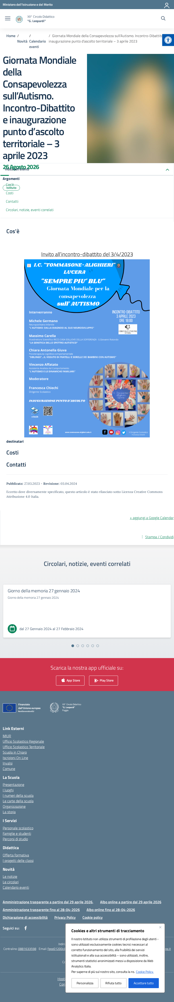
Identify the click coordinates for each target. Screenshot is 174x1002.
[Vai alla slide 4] (87, 645)
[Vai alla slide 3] (82, 645)
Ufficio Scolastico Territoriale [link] (24, 747)
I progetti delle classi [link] (18, 860)
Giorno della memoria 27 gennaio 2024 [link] (44, 590)
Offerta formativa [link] (16, 855)
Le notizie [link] (10, 876)
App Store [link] (73, 680)
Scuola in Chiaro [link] (15, 752)
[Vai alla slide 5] (92, 645)
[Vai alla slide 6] (97, 645)
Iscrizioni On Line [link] (15, 757)
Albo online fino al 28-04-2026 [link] (111, 909)
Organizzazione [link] (14, 806)
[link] (168, 40)
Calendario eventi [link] (16, 887)
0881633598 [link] (27, 948)
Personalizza (85, 983)
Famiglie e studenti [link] (17, 833)
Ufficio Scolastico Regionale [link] (23, 741)
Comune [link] (9, 768)
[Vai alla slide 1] (72, 645)
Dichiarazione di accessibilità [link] (25, 917)
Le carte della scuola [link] (18, 801)
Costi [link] (9, 193)
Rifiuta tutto (113, 983)
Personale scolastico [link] (18, 828)
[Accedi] (167, 4)
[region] (115, 958)
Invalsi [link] (7, 763)
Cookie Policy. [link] (145, 971)
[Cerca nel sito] (163, 19)
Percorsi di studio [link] (15, 839)
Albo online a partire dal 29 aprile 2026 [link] (130, 902)
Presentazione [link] (13, 784)
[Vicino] (160, 927)
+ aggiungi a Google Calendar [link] (152, 517)
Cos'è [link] (10, 184)
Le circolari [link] (11, 882)
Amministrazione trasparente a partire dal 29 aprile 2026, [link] (48, 902)
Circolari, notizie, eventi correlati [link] (29, 209)
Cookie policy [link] (92, 917)
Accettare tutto (144, 983)
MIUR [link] (7, 736)
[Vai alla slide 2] (77, 645)
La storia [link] (9, 812)
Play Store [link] (106, 680)
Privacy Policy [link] (65, 917)
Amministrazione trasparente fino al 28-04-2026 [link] (41, 909)
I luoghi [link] (8, 790)
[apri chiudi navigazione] (7, 19)
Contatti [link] (12, 201)
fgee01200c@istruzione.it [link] (65, 948)
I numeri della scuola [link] (18, 795)
